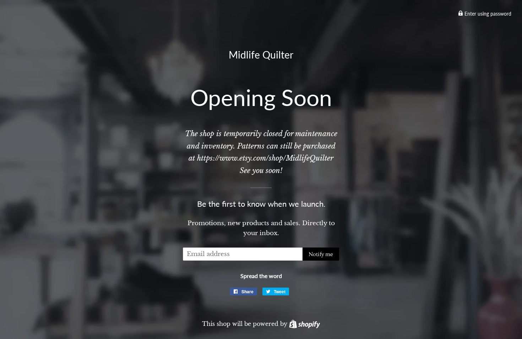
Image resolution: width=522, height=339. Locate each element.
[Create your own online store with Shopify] (304, 323)
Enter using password (487, 14)
